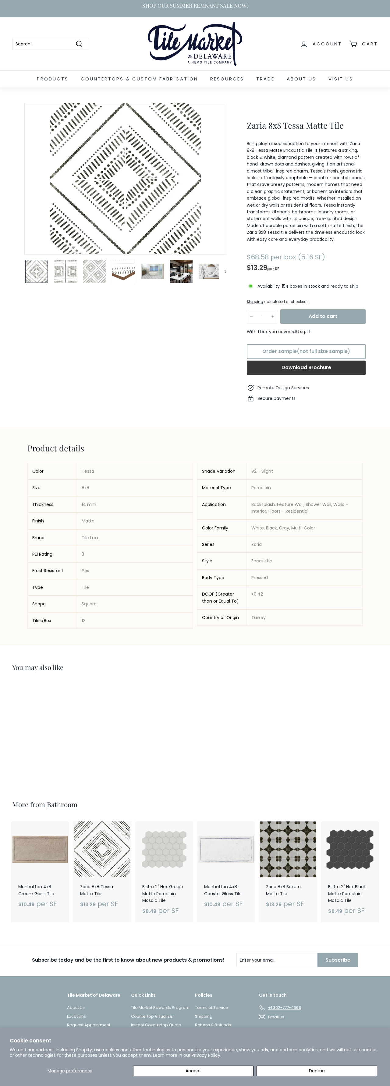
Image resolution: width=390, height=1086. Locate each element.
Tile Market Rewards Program (160, 1007)
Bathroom (62, 804)
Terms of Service (211, 1007)
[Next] (222, 271)
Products (53, 79)
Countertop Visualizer (152, 1016)
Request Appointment (88, 1025)
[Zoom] (125, 178)
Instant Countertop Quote (156, 1025)
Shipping (255, 301)
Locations (76, 1016)
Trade (265, 79)
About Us (301, 79)
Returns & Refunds (213, 1025)
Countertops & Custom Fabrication (139, 79)
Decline (317, 1071)
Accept (193, 1071)
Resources (227, 79)
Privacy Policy (206, 1055)
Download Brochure (306, 367)
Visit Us (340, 79)
